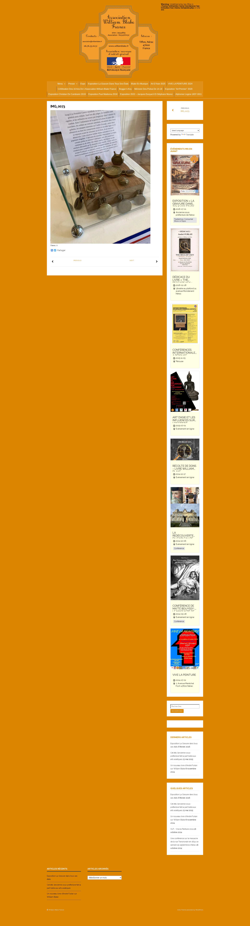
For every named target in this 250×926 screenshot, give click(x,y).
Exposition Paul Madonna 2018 (102, 94)
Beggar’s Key (125, 89)
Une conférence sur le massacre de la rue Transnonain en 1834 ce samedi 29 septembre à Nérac (184, 841)
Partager (61, 250)
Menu (60, 84)
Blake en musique (139, 84)
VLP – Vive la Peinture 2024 (182, 829)
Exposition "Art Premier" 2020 (178, 89)
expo (82, 84)
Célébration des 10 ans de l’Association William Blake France (87, 89)
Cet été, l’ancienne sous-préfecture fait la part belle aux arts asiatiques (183, 756)
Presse (71, 84)
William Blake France (56, 910)
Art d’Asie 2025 (158, 84)
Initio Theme (181, 910)
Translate (190, 135)
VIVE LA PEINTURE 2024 (180, 84)
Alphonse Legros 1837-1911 (189, 94)
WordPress (199, 910)
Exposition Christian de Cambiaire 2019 (67, 94)
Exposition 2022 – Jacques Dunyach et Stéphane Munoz (146, 94)
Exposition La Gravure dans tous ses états (108, 84)
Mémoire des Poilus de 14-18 (148, 89)
